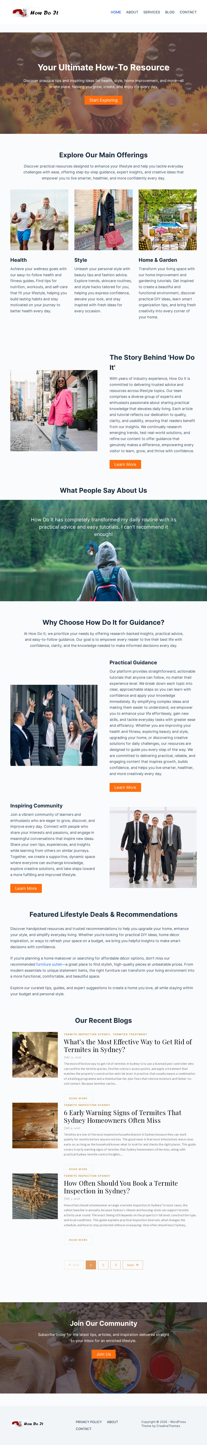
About (132, 12)
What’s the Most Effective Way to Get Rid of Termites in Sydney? (128, 1045)
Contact (188, 12)
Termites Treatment (130, 1034)
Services (151, 12)
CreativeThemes (168, 1426)
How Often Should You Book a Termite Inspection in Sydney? (121, 1187)
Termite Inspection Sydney (87, 1034)
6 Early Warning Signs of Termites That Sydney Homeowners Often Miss (122, 1116)
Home (116, 12)
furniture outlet (49, 964)
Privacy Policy (89, 1422)
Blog (170, 12)
